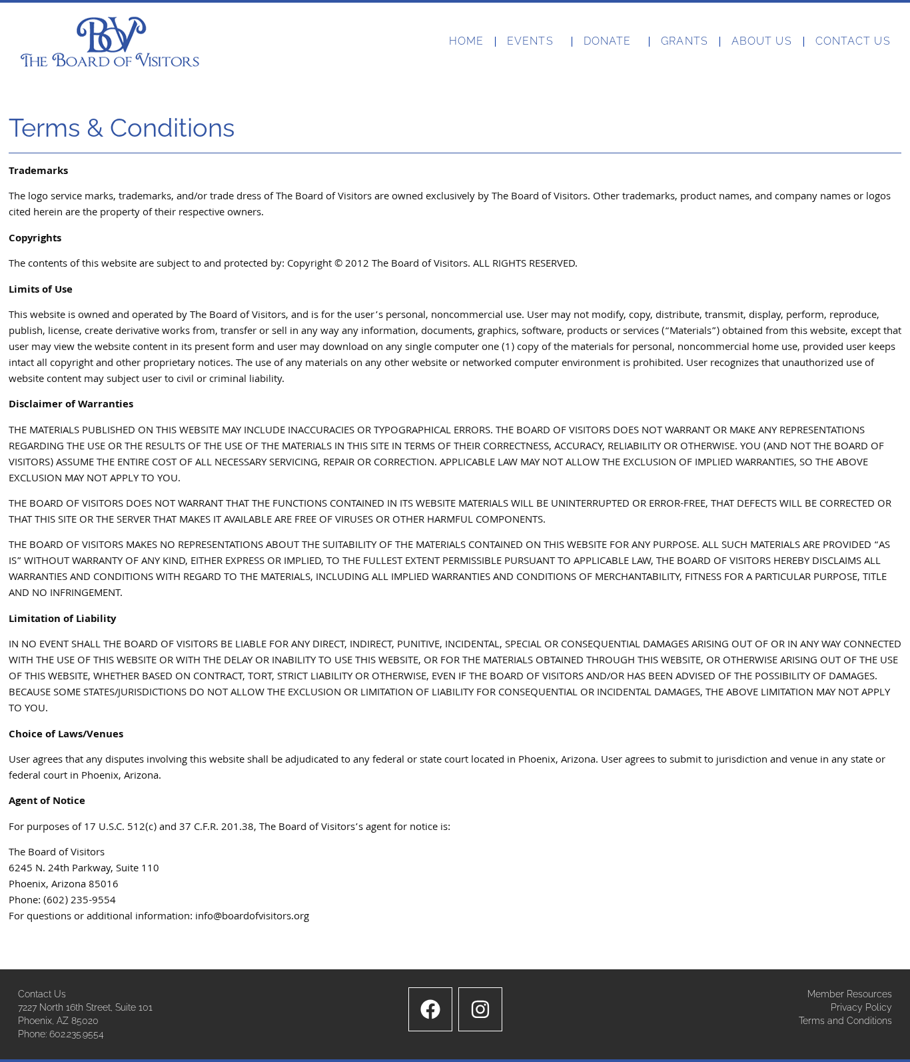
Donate (608, 41)
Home (466, 41)
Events (530, 41)
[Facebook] (430, 1009)
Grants (684, 41)
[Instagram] (480, 1009)
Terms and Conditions (845, 1020)
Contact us (853, 41)
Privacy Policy (861, 1007)
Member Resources (849, 994)
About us (761, 41)
